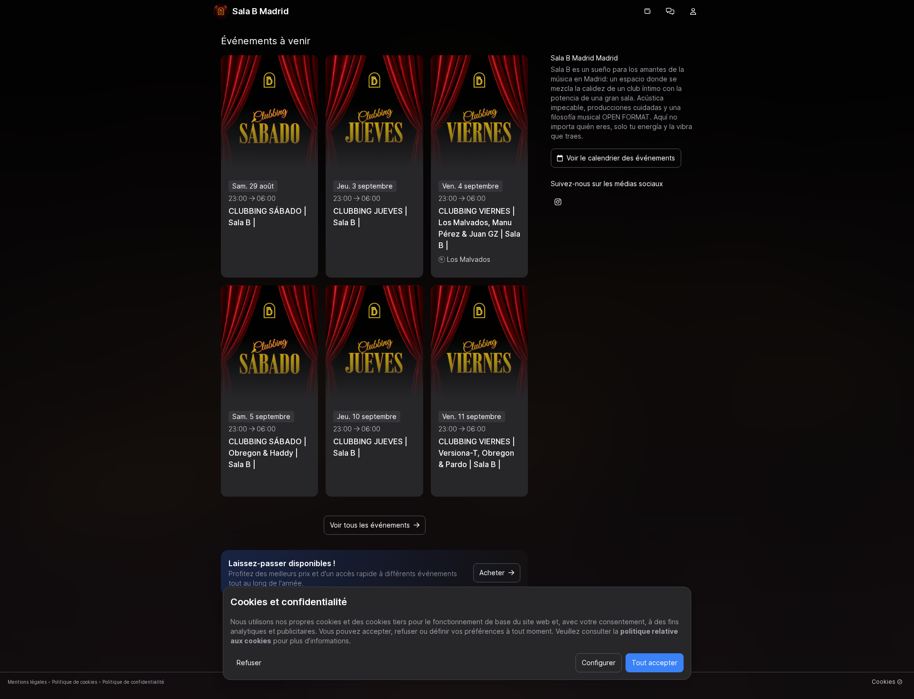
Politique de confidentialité (133, 682)
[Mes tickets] (647, 11)
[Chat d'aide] (670, 11)
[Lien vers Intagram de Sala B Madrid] (558, 201)
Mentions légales (27, 682)
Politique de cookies (74, 682)
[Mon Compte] (693, 11)
